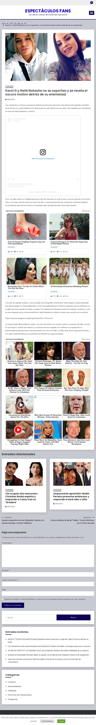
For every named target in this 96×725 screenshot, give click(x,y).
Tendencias (13, 699)
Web (4, 589)
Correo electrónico (10, 580)
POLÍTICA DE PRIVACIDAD (20, 695)
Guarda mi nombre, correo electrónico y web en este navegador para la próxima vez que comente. (45, 599)
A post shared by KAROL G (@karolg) (43, 192)
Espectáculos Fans (48, 11)
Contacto (12, 682)
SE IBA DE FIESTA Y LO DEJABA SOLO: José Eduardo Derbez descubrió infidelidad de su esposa (48, 650)
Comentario (7, 543)
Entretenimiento (14, 686)
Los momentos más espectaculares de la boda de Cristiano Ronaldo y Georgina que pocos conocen (49, 646)
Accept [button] (61, 721)
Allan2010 (11, 99)
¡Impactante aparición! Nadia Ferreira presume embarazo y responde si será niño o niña (71, 496)
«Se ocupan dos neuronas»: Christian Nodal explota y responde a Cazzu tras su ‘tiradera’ (21, 498)
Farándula (9, 86)
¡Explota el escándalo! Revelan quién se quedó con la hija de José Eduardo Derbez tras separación (48, 655)
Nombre (6, 570)
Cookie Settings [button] (47, 721)
